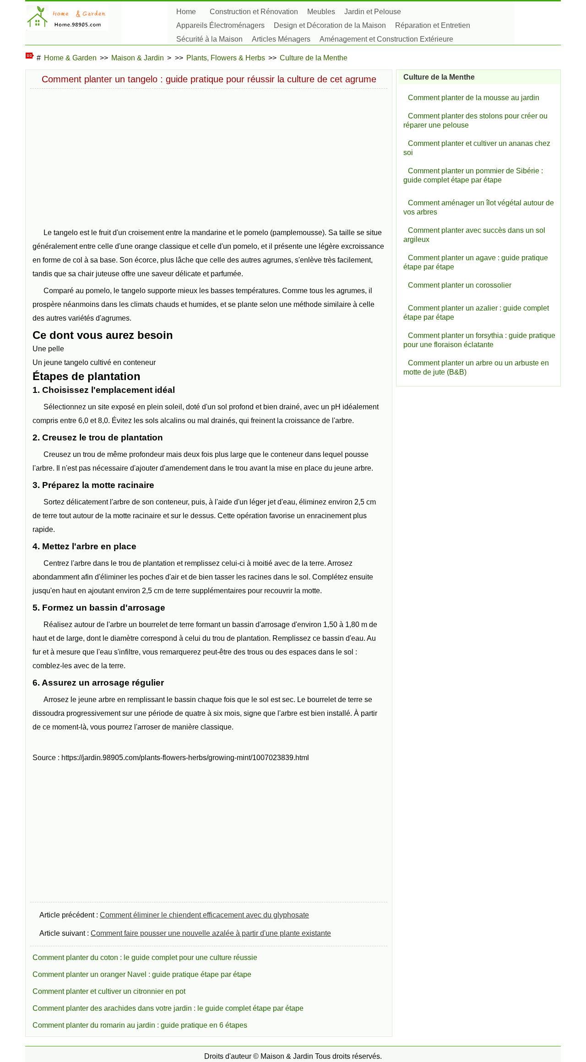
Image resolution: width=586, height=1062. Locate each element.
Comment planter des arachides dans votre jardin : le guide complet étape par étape (168, 1008)
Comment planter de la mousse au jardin (473, 98)
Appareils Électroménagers (220, 25)
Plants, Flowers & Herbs (225, 58)
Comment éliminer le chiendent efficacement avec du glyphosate (204, 915)
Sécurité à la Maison (209, 39)
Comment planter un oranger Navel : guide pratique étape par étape (142, 974)
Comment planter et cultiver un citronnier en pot (109, 991)
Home (186, 12)
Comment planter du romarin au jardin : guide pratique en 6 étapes (140, 1025)
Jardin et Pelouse (372, 12)
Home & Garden (70, 58)
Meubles (321, 12)
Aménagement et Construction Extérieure (386, 39)
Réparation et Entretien (432, 25)
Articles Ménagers (281, 39)
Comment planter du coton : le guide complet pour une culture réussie (145, 957)
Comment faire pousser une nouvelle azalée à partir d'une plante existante (211, 933)
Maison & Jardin (137, 58)
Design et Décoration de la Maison (330, 25)
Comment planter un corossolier (459, 285)
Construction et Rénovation (254, 12)
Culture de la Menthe (313, 58)
